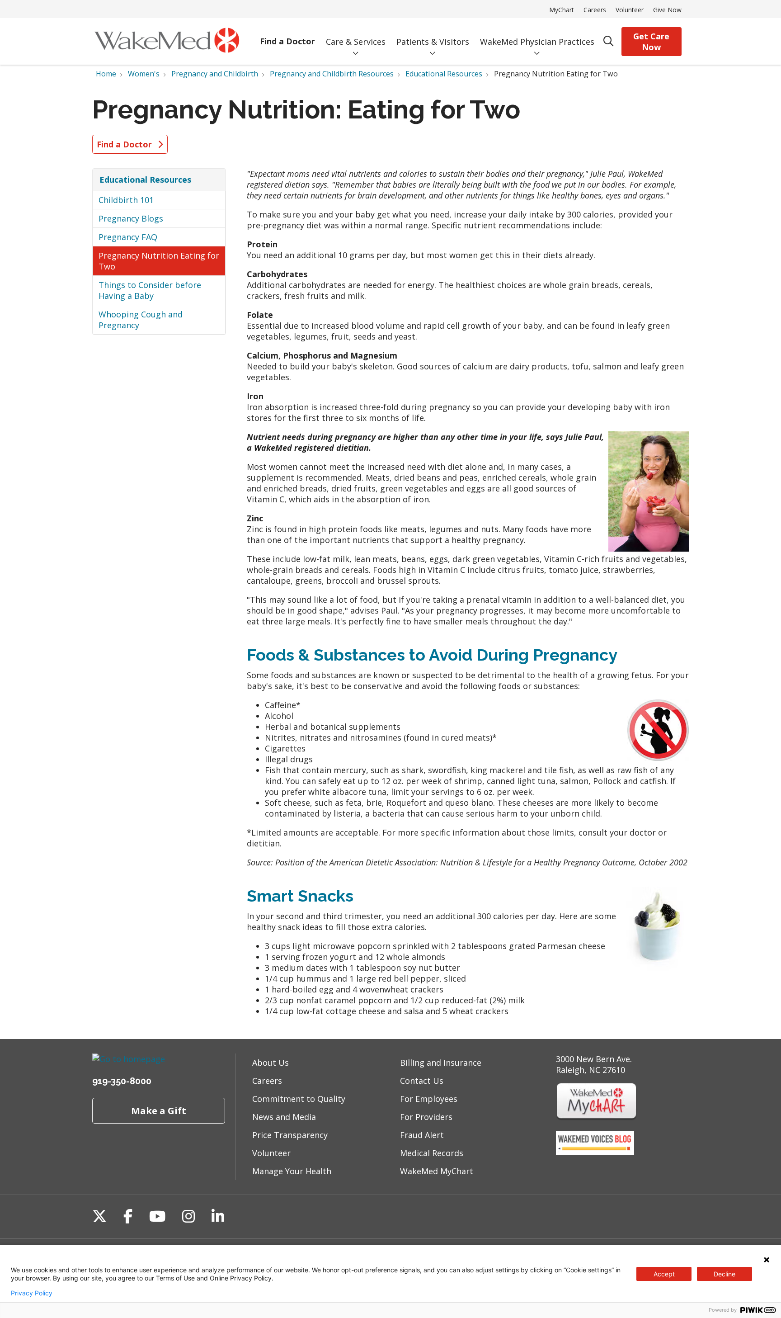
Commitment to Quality (298, 1098)
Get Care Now (651, 41)
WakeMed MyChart (436, 1171)
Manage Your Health (291, 1171)
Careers (594, 9)
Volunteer (630, 9)
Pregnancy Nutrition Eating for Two (159, 261)
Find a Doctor (287, 41)
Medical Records (431, 1153)
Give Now (667, 9)
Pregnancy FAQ (128, 236)
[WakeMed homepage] (166, 41)
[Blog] (595, 1151)
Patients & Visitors (432, 41)
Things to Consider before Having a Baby (150, 290)
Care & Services (356, 41)
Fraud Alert (422, 1134)
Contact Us (421, 1080)
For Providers (426, 1116)
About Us (270, 1062)
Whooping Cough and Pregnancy (141, 320)
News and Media (284, 1116)
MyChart (561, 9)
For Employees (428, 1098)
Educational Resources (145, 179)
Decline (724, 1274)
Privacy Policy (31, 1293)
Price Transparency (290, 1134)
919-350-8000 (121, 1081)
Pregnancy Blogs (131, 218)
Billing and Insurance (440, 1062)
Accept (664, 1274)
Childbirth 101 (126, 199)
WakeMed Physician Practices (537, 41)
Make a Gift (158, 1110)
